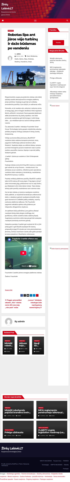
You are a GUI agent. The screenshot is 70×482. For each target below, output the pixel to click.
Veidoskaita (48, 476)
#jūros (21, 59)
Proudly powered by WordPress (9, 464)
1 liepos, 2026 (44, 435)
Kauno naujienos (19, 479)
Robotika (10, 30)
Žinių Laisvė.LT (12, 448)
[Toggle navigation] (35, 20)
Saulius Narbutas (25, 476)
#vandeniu (24, 61)
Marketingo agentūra (13, 474)
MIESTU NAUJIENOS (46, 461)
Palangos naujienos (46, 479)
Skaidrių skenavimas (43, 474)
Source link (8, 290)
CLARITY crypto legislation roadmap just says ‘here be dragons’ (58, 85)
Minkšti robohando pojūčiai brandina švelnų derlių (58, 60)
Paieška (52, 30)
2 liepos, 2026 (10, 415)
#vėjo (30, 61)
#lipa (25, 59)
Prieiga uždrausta (56, 78)
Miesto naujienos (13, 476)
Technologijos (45, 464)
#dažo (17, 59)
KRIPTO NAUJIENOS (43, 427)
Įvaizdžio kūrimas (37, 476)
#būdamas (33, 56)
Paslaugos (66, 468)
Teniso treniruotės (59, 476)
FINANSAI (41, 407)
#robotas (31, 59)
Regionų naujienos (32, 479)
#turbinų (17, 61)
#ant (28, 56)
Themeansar (4, 465)
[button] (67, 20)
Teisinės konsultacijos (28, 474)
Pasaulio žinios (9, 429)
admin (19, 54)
